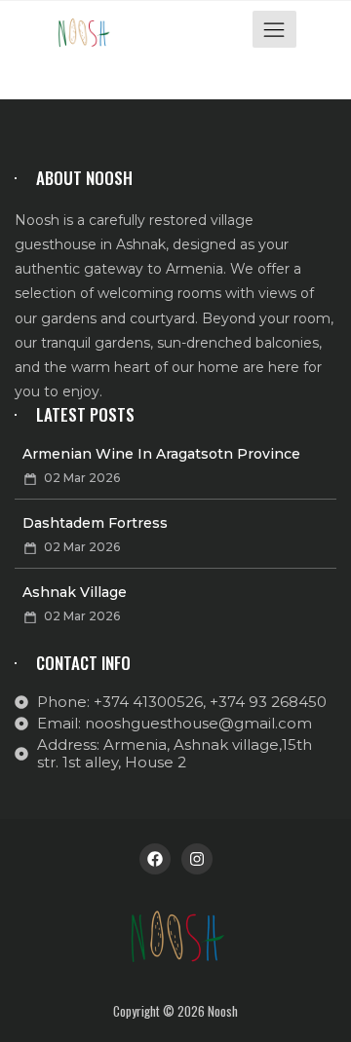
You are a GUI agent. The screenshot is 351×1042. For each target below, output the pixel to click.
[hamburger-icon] (274, 29)
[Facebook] (155, 859)
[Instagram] (197, 859)
